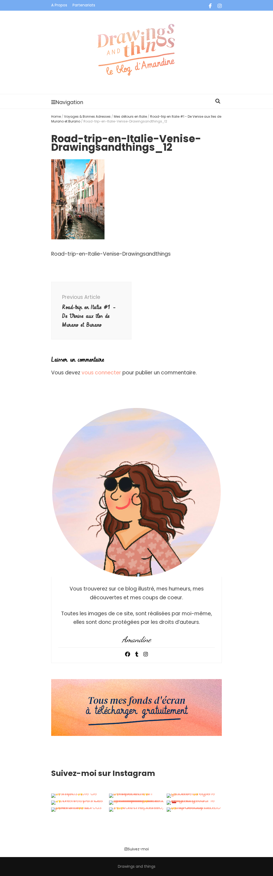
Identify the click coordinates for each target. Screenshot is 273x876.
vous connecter (101, 372)
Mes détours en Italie (130, 116)
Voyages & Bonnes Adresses (87, 116)
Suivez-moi (138, 849)
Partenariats (84, 5)
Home (56, 116)
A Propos (59, 5)
